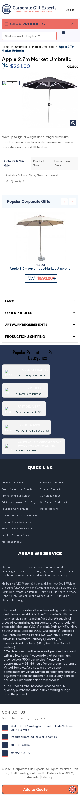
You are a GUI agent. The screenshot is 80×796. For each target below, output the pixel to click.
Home (5, 46)
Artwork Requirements (26, 325)
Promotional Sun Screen (16, 495)
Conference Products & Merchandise (53, 502)
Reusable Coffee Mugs (15, 508)
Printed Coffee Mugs (14, 482)
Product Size (38, 163)
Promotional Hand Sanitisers (18, 489)
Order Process (18, 313)
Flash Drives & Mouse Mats (17, 528)
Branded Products (50, 489)
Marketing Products (13, 541)
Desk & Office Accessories (17, 522)
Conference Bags (50, 495)
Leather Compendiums (15, 535)
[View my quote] (63, 34)
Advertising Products (52, 482)
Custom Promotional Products (19, 515)
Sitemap (47, 777)
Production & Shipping (25, 337)
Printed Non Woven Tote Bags (19, 502)
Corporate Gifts (49, 508)
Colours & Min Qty (14, 163)
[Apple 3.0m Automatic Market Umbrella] (40, 237)
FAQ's (9, 301)
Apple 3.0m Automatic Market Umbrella (40, 268)
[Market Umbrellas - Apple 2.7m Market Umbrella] (11, 83)
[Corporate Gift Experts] (30, 8)
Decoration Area (62, 163)
